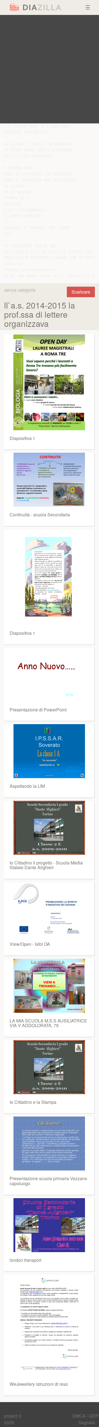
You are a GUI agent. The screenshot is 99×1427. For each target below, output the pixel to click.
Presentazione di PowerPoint (38, 709)
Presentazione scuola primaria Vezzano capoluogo (48, 1181)
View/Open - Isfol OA (30, 944)
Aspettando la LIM (27, 786)
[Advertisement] (49, 69)
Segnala (86, 1422)
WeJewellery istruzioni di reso (39, 1384)
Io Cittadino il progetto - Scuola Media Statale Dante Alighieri (46, 865)
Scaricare (81, 292)
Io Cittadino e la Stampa (33, 1102)
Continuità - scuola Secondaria (40, 514)
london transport (25, 1260)
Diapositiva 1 (22, 438)
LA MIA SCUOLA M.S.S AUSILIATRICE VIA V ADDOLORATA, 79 (48, 1023)
